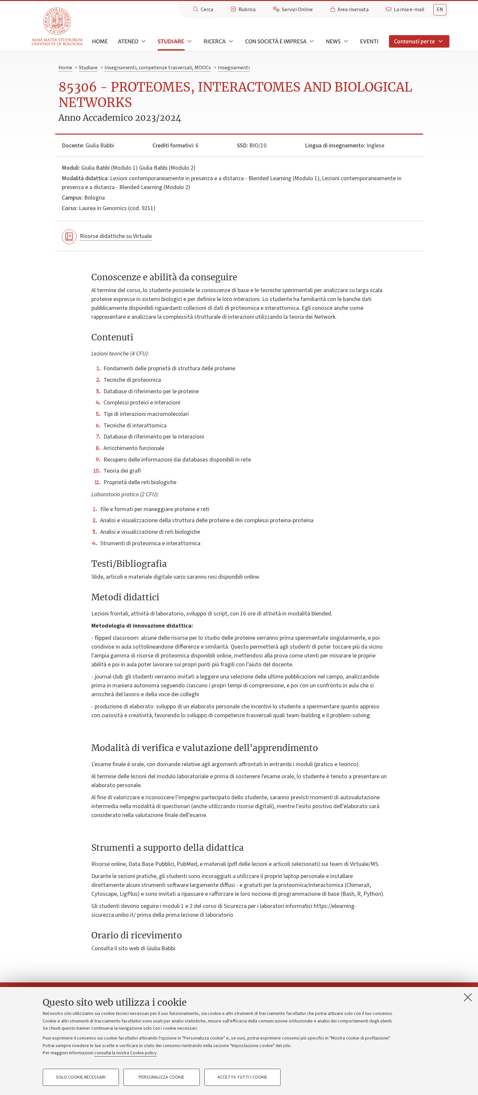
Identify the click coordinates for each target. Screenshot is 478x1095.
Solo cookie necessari (80, 1077)
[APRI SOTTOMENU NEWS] (345, 41)
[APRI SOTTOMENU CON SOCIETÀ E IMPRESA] (311, 41)
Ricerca (215, 41)
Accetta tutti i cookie (242, 1077)
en (440, 9)
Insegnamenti (234, 67)
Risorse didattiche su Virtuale (116, 236)
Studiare (171, 41)
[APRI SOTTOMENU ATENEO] (143, 41)
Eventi (369, 41)
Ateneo (128, 41)
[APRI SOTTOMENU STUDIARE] (188, 41)
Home (100, 41)
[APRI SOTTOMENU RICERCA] (230, 41)
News (333, 41)
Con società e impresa (276, 41)
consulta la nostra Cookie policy (125, 1053)
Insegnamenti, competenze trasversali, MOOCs (157, 67)
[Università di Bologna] (57, 27)
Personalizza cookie (161, 1077)
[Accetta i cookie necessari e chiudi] (468, 997)
